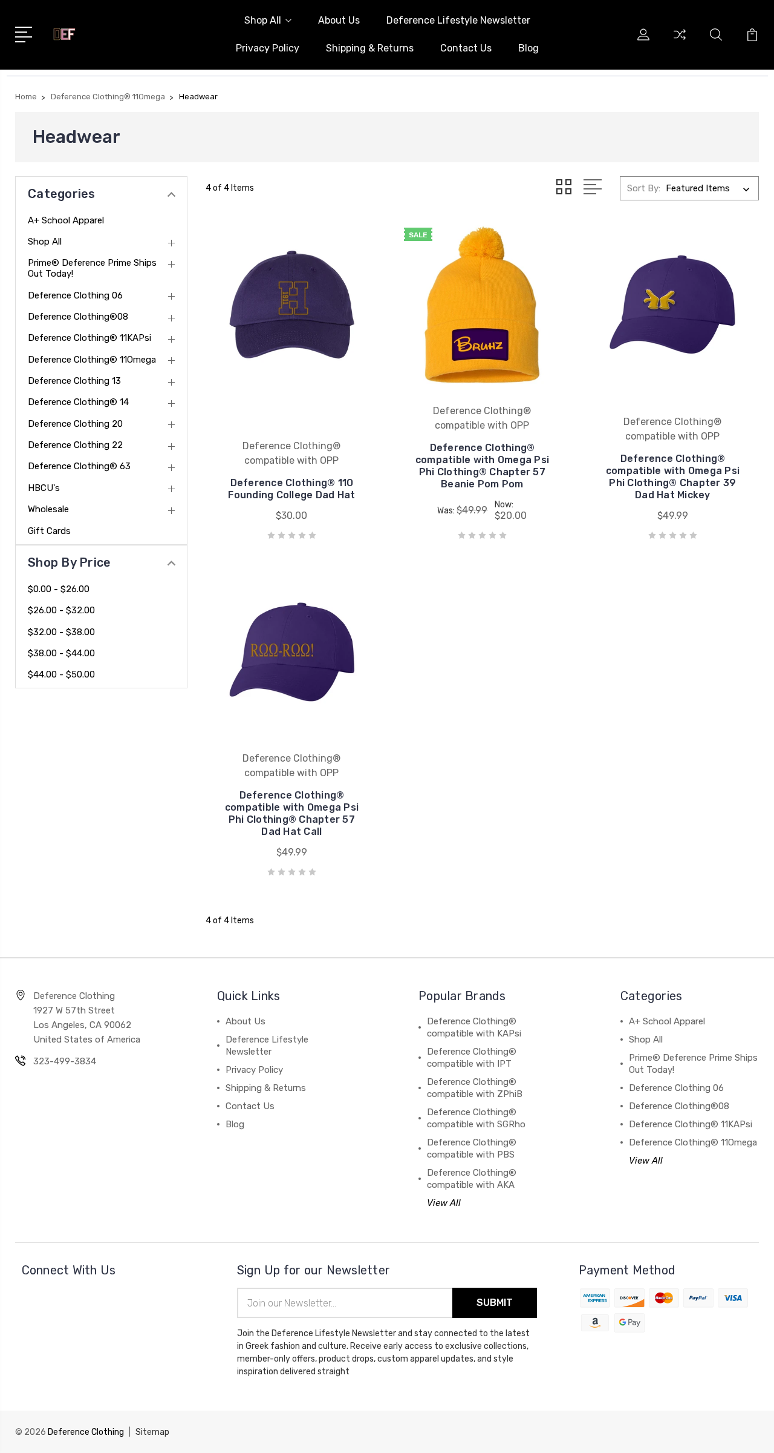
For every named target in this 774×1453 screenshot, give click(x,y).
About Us (339, 20)
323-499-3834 (64, 1061)
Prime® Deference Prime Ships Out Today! (92, 268)
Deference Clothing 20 (75, 423)
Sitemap (152, 1432)
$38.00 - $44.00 (61, 653)
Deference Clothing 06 (75, 295)
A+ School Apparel (66, 220)
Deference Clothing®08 (78, 316)
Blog (528, 48)
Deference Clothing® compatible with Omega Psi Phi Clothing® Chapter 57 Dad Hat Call (292, 813)
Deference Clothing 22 (75, 445)
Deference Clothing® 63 (79, 466)
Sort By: (643, 188)
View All (444, 1203)
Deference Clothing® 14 (78, 402)
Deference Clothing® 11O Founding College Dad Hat (291, 489)
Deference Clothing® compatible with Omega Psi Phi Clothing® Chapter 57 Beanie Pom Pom (482, 466)
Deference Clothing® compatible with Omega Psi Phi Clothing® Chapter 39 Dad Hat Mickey (673, 477)
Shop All (262, 20)
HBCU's (44, 488)
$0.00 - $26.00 (58, 589)
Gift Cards (49, 531)
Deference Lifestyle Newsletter (458, 20)
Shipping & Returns (370, 48)
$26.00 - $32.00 (61, 610)
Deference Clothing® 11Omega (92, 359)
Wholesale (48, 509)
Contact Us (466, 48)
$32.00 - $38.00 (61, 632)
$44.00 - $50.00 (61, 674)
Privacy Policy (267, 48)
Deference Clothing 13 (74, 380)
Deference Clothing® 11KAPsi (89, 337)
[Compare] (679, 42)
